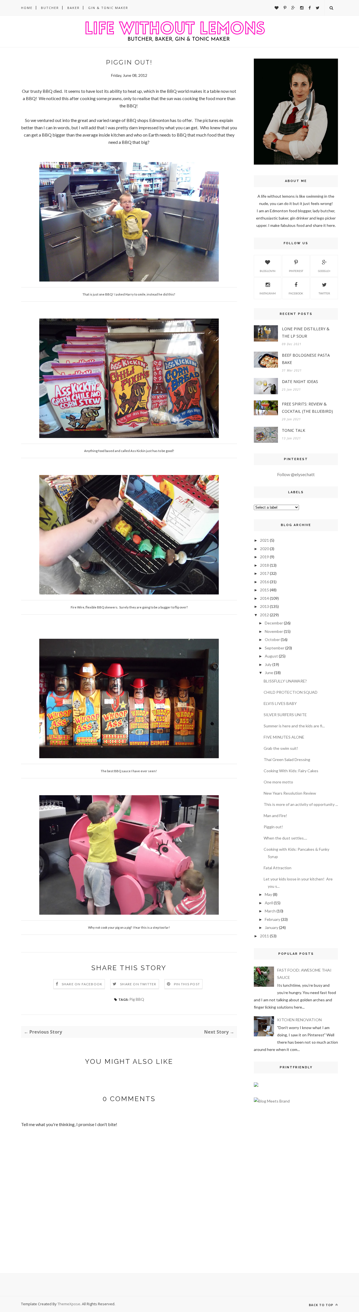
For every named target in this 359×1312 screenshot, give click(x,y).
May (268, 894)
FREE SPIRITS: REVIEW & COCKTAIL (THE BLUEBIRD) (307, 407)
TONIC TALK (293, 430)
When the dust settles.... (285, 838)
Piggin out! (273, 826)
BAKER (73, 8)
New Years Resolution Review (290, 793)
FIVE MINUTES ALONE (284, 737)
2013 (264, 606)
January (271, 927)
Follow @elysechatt (296, 474)
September (274, 647)
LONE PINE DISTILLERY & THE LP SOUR (306, 332)
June (269, 672)
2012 (264, 614)
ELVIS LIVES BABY (280, 703)
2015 (264, 589)
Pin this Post (187, 984)
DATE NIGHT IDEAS (300, 381)
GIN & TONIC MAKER (108, 8)
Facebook (296, 293)
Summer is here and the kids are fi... (294, 725)
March (270, 911)
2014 (264, 598)
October (272, 639)
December (274, 623)
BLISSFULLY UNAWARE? (285, 681)
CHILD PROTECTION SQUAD (290, 692)
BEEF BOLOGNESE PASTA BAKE (306, 358)
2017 (264, 573)
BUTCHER (50, 8)
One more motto (278, 782)
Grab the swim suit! (281, 748)
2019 (264, 556)
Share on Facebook (82, 984)
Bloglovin (267, 271)
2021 (264, 540)
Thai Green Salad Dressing (287, 759)
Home (27, 8)
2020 (264, 548)
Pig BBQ (136, 999)
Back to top (321, 1305)
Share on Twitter (138, 984)
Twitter (324, 293)
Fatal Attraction (277, 867)
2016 (264, 581)
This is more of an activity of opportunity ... (301, 804)
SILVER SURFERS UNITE (285, 714)
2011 (264, 935)
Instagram (267, 293)
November (274, 631)
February (272, 919)
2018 (264, 565)
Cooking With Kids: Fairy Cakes (291, 770)
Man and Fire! (275, 815)
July (268, 664)
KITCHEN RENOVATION (299, 1019)
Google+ (324, 271)
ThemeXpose (68, 1303)
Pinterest (296, 271)
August (271, 656)
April (269, 902)
